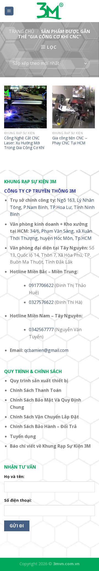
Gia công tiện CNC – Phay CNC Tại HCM (69, 140)
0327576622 (41, 302)
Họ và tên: (14, 476)
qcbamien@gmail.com (46, 350)
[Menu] (9, 11)
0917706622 (41, 285)
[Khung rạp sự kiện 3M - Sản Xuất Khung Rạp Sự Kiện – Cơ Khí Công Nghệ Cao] (49, 11)
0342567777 (41, 329)
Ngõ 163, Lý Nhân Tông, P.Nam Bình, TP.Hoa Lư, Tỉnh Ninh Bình (52, 207)
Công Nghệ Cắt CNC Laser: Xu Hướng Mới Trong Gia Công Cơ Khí (24, 143)
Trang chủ (21, 31)
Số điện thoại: (18, 500)
